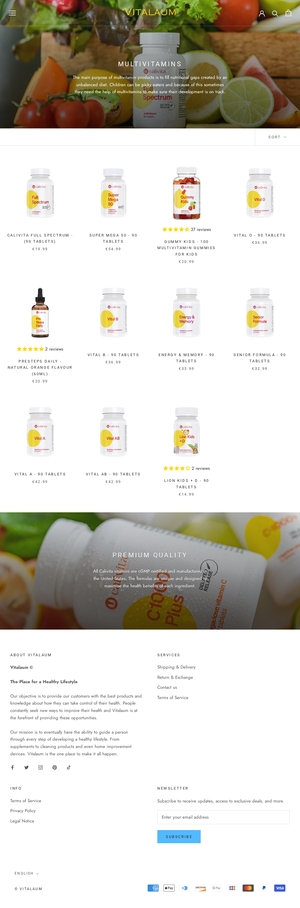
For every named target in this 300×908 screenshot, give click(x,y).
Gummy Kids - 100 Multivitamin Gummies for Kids (186, 247)
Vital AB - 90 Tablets (113, 474)
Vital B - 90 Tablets (113, 355)
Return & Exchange (175, 677)
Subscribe (179, 836)
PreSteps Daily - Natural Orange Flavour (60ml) (40, 367)
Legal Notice (22, 821)
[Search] (275, 13)
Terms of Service (172, 697)
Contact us (167, 687)
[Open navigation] (12, 13)
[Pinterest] (54, 767)
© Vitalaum (28, 889)
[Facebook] (12, 767)
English (24, 873)
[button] (177, 229)
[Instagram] (40, 767)
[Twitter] (26, 767)
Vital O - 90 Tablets (260, 235)
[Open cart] (288, 13)
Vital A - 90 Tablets (40, 474)
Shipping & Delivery (176, 667)
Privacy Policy (23, 810)
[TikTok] (69, 767)
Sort (275, 137)
